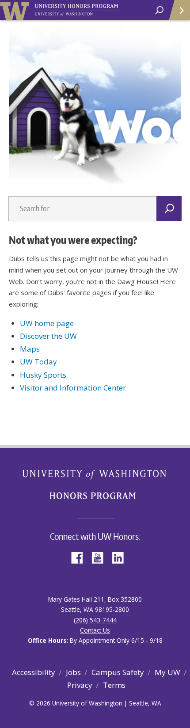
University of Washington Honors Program (76, 10)
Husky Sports (43, 375)
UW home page (47, 323)
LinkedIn (121, 557)
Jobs (73, 672)
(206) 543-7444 (95, 620)
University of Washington (16, 10)
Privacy (79, 685)
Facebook (80, 557)
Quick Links (179, 10)
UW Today (38, 361)
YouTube (100, 557)
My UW (167, 672)
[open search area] (159, 10)
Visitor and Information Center (73, 388)
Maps (30, 349)
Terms (114, 685)
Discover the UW (48, 336)
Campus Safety (117, 672)
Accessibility (33, 672)
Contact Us (95, 630)
